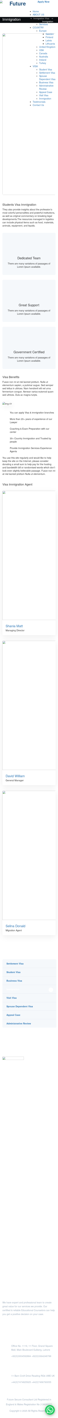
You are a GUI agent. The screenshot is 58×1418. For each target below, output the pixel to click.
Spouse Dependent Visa (19, 1006)
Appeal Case (13, 1014)
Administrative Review (18, 1023)
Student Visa (13, 972)
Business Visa (14, 980)
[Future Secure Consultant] (16, 3)
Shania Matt (14, 626)
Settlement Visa (15, 963)
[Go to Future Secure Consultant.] (27, 18)
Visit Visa (11, 997)
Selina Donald (15, 925)
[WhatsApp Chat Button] (50, 1410)
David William (15, 775)
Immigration (12, 989)
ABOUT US (38, 14)
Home (36, 11)
